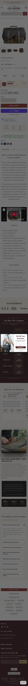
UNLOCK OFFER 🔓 (21, 347)
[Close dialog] (26, 334)
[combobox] (17, 345)
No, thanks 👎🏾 (20, 350)
